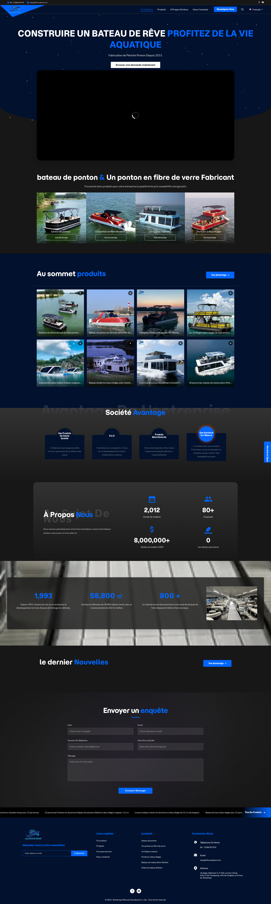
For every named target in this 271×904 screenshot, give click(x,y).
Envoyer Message (135, 790)
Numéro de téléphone (77, 740)
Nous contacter (200, 9)
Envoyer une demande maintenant (135, 65)
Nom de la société (146, 740)
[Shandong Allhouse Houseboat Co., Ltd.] (15, 9)
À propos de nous (179, 9)
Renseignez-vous (225, 9)
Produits (161, 9)
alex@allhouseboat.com (38, 2)
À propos (68, 514)
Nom (70, 725)
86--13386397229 (208, 847)
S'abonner (79, 853)
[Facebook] (259, 2)
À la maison (147, 9)
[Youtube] (263, 2)
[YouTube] (139, 891)
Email (141, 725)
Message (72, 756)
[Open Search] (242, 9)
